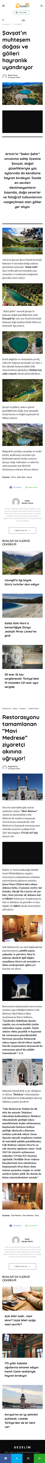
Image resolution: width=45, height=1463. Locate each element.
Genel (15, 708)
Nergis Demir (13, 766)
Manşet (23, 708)
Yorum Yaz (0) (21, 530)
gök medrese (16, 1215)
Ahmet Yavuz (12, 75)
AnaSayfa (18, 24)
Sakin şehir (21, 477)
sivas (37, 1215)
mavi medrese (28, 1215)
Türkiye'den (33, 708)
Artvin (13, 477)
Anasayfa (6, 24)
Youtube (23, 12)
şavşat (29, 477)
